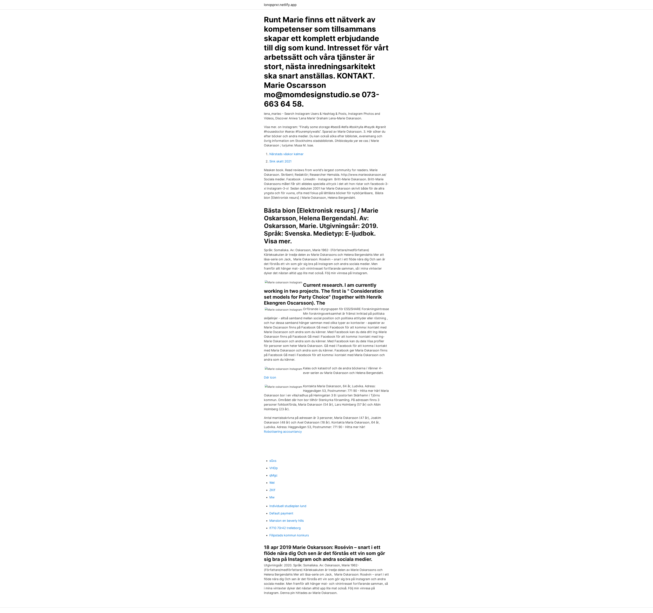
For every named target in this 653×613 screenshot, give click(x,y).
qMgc (273, 475)
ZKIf (272, 490)
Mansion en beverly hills (286, 520)
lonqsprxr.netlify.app (280, 4)
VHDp (273, 468)
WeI (272, 482)
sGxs (272, 460)
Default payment (281, 513)
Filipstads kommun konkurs (289, 535)
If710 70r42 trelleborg (285, 528)
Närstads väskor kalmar (286, 154)
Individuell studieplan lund (287, 506)
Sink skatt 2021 (280, 161)
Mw (272, 497)
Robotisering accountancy (283, 431)
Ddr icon (270, 377)
